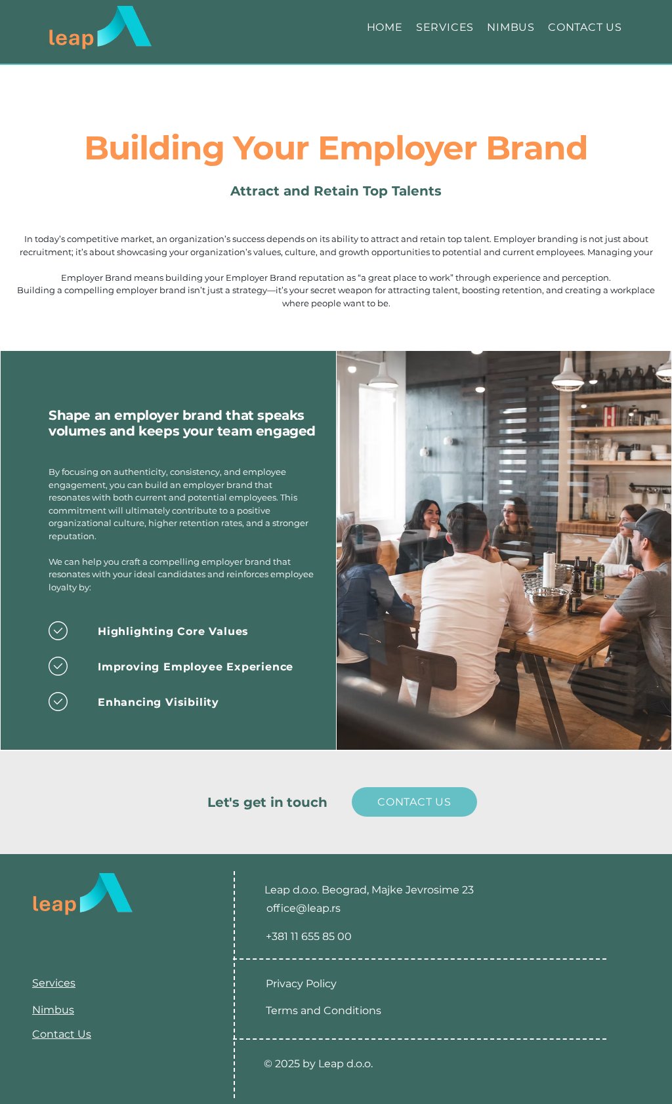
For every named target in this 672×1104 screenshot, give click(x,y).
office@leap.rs (303, 908)
